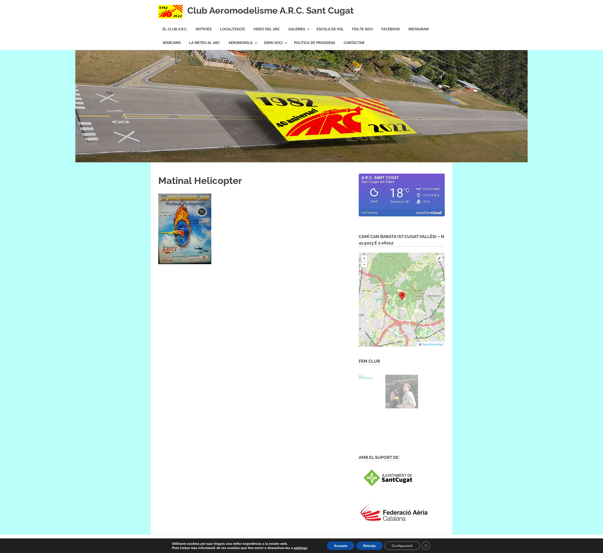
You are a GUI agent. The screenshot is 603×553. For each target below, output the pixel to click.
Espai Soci (273, 43)
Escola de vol (330, 29)
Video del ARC (266, 29)
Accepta (340, 546)
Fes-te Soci (362, 29)
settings (300, 548)
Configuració (402, 546)
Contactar (354, 43)
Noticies (204, 29)
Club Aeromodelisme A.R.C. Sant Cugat (270, 10)
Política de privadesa (314, 43)
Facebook (390, 29)
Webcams (172, 43)
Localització (232, 29)
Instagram (418, 29)
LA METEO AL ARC (204, 43)
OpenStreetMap (432, 344)
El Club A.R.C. (175, 29)
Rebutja (369, 546)
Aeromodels (240, 43)
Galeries (296, 29)
